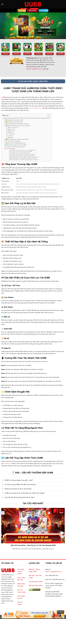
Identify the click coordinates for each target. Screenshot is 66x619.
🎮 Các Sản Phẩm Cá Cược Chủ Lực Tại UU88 (18, 125)
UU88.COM (7, 463)
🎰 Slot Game (11, 130)
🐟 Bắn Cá (10, 132)
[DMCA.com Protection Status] (34, 589)
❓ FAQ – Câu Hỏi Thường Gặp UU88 (15, 146)
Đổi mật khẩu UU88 (35, 585)
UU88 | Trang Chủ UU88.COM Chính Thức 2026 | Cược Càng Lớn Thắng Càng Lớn (26, 118)
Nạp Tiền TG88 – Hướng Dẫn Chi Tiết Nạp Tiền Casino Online (24, 154)
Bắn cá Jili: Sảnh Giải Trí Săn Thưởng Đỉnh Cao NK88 (22, 151)
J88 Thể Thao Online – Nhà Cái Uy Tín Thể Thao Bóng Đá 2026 (23, 150)
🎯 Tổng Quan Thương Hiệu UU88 (14, 120)
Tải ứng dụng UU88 (35, 581)
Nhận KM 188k (43, 10)
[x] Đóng (60, 612)
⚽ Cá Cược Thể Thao (13, 127)
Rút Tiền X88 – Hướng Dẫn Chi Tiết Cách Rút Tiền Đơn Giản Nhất (24, 158)
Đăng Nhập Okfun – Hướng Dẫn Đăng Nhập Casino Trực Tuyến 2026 (25, 159)
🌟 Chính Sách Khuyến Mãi (13, 141)
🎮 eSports (10, 137)
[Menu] (2, 4)
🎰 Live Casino (11, 129)
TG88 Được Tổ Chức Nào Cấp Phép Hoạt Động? (21, 152)
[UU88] (33, 4)
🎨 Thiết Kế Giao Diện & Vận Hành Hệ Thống (17, 123)
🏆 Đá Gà (10, 135)
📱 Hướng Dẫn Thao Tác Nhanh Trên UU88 (17, 139)
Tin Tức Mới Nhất (10, 148)
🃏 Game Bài (12, 134)
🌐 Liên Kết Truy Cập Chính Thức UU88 (16, 145)
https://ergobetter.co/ (35, 108)
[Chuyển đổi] (3, 480)
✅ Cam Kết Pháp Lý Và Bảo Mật (14, 122)
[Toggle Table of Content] (48, 115)
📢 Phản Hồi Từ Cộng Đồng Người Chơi (16, 143)
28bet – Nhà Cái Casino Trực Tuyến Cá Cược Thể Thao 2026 (23, 155)
